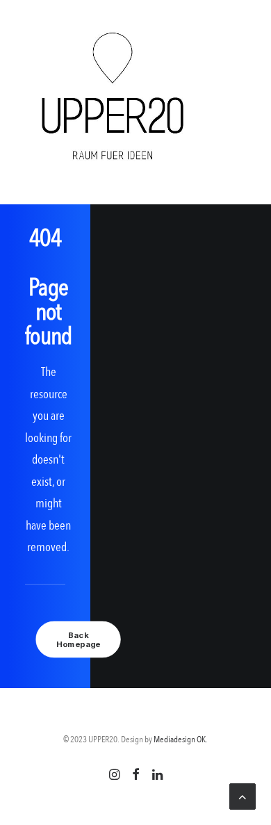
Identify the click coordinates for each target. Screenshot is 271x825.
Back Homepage (78, 639)
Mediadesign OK (180, 739)
